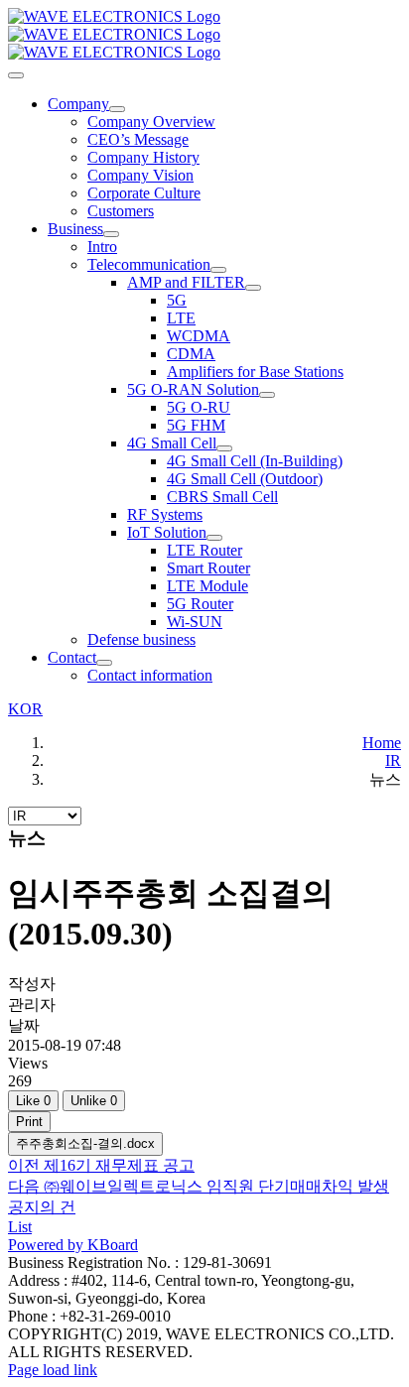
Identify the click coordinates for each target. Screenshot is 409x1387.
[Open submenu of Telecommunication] (218, 270)
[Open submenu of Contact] (104, 663)
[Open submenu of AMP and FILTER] (253, 288)
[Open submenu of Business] (111, 234)
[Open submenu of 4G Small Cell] (224, 448)
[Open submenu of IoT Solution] (214, 538)
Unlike (93, 1100)
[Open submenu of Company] (117, 109)
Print (29, 1121)
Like (33, 1100)
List (20, 1226)
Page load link (52, 1369)
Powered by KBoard (73, 1244)
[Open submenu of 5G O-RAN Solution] (267, 395)
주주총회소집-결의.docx (85, 1143)
